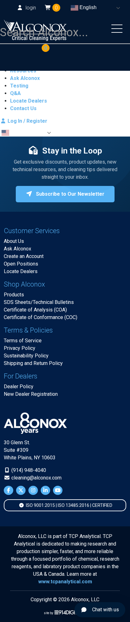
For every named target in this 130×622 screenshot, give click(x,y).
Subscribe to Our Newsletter (69, 194)
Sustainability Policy (26, 356)
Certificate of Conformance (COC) (40, 317)
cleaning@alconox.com (36, 478)
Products (14, 295)
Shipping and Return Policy (33, 363)
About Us (14, 241)
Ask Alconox (25, 78)
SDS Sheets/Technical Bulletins (39, 302)
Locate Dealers (28, 101)
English (87, 7)
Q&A (15, 93)
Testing (19, 86)
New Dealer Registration (31, 394)
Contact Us (23, 108)
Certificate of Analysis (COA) (35, 310)
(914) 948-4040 (28, 470)
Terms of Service (23, 341)
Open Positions (21, 264)
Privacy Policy (19, 348)
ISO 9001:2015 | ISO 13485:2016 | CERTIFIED (68, 505)
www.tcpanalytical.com (65, 582)
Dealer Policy (18, 386)
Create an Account (24, 256)
